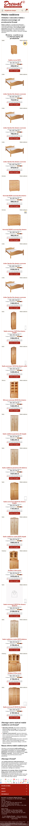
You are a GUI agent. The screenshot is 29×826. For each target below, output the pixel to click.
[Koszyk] (26, 11)
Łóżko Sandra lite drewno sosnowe (14, 94)
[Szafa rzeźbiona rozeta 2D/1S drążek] (14, 526)
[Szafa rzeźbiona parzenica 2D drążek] (14, 423)
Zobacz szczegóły (14, 70)
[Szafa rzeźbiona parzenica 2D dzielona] (14, 457)
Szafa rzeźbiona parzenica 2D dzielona (14, 468)
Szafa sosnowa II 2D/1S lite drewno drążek (14, 502)
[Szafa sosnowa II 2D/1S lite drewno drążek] (14, 491)
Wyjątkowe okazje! (10, 10)
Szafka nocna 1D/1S (11, 60)
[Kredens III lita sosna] (14, 663)
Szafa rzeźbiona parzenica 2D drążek (14, 434)
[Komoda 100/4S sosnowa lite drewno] (14, 219)
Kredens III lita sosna (11, 673)
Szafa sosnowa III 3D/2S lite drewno (14, 707)
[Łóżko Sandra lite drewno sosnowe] (14, 83)
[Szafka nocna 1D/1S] (14, 49)
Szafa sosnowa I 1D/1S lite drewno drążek (13, 332)
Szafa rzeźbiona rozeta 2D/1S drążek (14, 537)
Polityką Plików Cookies (10, 822)
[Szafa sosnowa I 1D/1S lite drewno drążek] (14, 321)
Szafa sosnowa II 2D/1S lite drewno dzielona (14, 605)
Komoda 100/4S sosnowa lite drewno (14, 229)
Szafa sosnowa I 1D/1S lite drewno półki (14, 366)
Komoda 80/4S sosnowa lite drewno (14, 196)
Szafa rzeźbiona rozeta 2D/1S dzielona (14, 639)
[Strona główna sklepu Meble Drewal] (14, 3)
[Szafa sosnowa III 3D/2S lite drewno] (14, 696)
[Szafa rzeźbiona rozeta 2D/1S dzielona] (14, 629)
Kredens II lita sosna (11, 570)
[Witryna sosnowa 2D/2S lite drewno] (14, 389)
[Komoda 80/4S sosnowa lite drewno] (14, 185)
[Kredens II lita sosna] (14, 560)
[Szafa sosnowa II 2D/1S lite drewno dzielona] (14, 594)
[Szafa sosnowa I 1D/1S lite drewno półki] (14, 355)
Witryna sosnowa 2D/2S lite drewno (14, 400)
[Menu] (2, 10)
